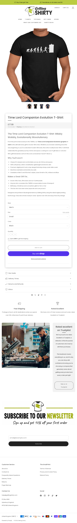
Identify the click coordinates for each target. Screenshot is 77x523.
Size (9, 212)
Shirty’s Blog (49, 22)
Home (20, 19)
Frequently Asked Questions (11, 475)
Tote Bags (37, 19)
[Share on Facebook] (32, 295)
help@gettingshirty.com (9, 495)
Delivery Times (6, 478)
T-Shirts (28, 19)
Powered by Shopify (7, 520)
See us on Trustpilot (64, 385)
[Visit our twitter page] (56, 496)
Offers (56, 19)
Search (57, 7)
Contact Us (5, 472)
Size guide (66, 212)
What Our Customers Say (32, 22)
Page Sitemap (6, 485)
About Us (5, 469)
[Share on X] (35, 295)
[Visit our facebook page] (41, 496)
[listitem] (21, 2)
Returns (4, 482)
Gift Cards (47, 19)
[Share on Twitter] (38, 295)
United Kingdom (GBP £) (9, 516)
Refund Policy (44, 475)
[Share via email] (45, 295)
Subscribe (38, 444)
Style (9, 203)
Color (9, 221)
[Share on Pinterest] (42, 295)
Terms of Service (45, 469)
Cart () (66, 7)
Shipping (19, 127)
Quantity (10, 231)
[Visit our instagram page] (45, 496)
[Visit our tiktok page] (52, 496)
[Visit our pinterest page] (49, 496)
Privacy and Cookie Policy (48, 472)
